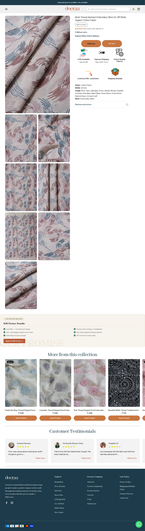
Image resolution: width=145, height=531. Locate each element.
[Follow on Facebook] (6, 502)
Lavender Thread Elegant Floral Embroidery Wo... (59, 410)
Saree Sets (59, 495)
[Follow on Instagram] (12, 502)
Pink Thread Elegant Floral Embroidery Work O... (93, 410)
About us (90, 482)
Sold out (91, 44)
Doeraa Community (95, 486)
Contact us (124, 498)
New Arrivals (60, 486)
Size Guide (59, 512)
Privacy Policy (125, 482)
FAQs (89, 499)
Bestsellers (59, 482)
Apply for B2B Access (13, 341)
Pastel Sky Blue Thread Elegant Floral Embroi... (23, 410)
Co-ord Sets (59, 504)
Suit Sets (58, 491)
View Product (21, 418)
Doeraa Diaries (93, 491)
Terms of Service (126, 494)
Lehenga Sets (60, 499)
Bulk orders (59, 508)
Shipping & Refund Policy (127, 488)
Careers (90, 495)
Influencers (91, 504)
